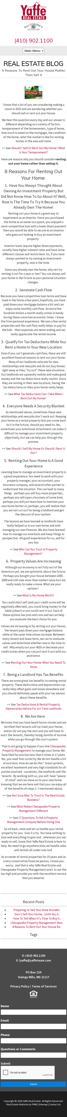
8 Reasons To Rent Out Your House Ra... (37, 927)
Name (5, 1006)
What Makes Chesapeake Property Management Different (38, 809)
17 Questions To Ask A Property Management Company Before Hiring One (33, 820)
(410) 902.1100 (33, 40)
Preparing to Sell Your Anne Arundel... (37, 910)
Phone (5, 1035)
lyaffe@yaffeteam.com (35, 960)
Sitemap (43, 1104)
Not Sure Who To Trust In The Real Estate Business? (38, 798)
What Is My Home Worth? (38, 595)
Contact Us (55, 1104)
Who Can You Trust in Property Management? (38, 551)
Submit (6, 1063)
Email (5, 1020)
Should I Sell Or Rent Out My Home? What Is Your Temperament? (38, 150)
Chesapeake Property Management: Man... (37, 923)
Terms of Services (44, 986)
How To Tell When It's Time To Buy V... (37, 918)
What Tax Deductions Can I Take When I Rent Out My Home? (38, 396)
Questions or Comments (18, 1049)
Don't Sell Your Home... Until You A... (37, 914)
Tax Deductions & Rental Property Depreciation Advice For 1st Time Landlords (33, 707)
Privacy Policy (19, 986)
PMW (34, 1104)
